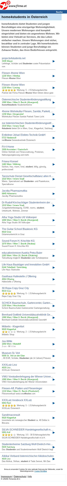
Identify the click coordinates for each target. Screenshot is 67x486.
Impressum (6, 476)
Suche (59, 12)
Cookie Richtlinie (40, 471)
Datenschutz (20, 476)
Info (30, 476)
